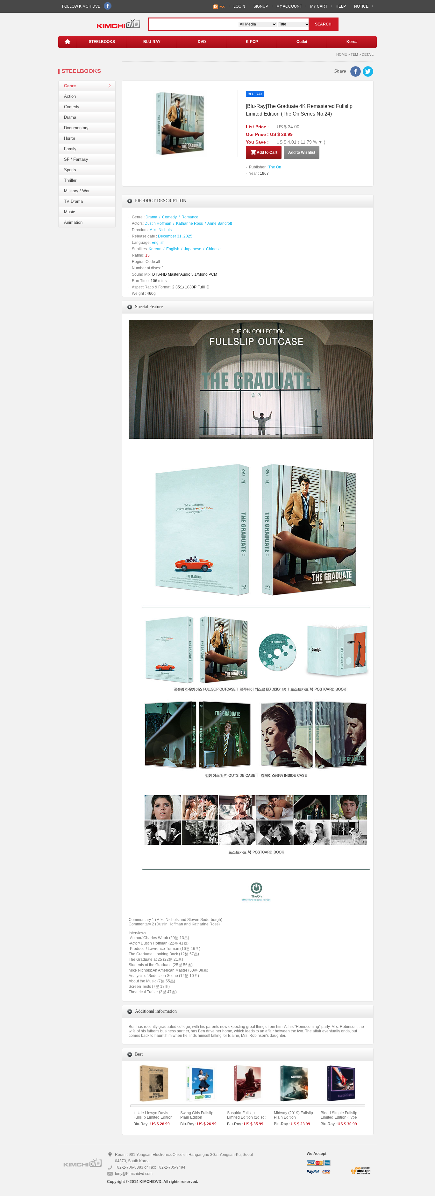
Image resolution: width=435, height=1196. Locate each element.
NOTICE (361, 6)
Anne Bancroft (219, 223)
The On (274, 167)
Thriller (70, 180)
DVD (202, 41)
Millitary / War (76, 190)
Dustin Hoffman (158, 223)
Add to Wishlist (301, 152)
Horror (69, 138)
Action (70, 96)
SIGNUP (260, 6)
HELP (341, 6)
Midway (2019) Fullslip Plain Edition (293, 1115)
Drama (70, 117)
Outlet (301, 41)
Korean (155, 249)
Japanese (192, 249)
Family (70, 148)
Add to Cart (267, 152)
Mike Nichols (160, 230)
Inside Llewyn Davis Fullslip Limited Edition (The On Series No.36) (153, 1117)
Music (69, 211)
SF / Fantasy (76, 159)
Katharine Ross (189, 223)
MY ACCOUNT (289, 6)
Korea (352, 41)
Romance (190, 217)
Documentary (76, 127)
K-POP (252, 41)
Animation (73, 222)
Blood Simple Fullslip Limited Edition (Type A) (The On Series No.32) (339, 1120)
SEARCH (323, 24)
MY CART (318, 6)
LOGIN (239, 6)
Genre (70, 85)
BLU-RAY (151, 41)
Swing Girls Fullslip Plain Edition (196, 1115)
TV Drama (73, 201)
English (158, 242)
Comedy (71, 106)
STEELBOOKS (102, 41)
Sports (70, 169)
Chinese (213, 249)
